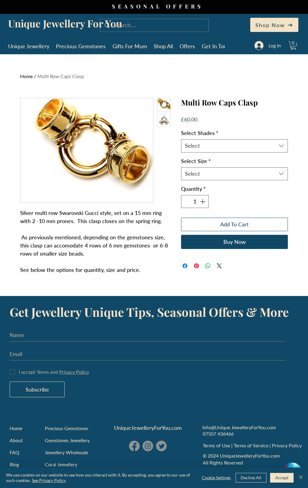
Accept (281, 477)
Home (26, 76)
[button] (293, 45)
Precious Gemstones (66, 428)
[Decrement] (186, 201)
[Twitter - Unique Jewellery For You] (161, 446)
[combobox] (234, 145)
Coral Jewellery (61, 464)
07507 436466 (218, 433)
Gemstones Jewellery (67, 440)
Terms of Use (217, 445)
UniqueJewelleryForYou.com (148, 427)
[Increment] (203, 201)
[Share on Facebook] (185, 265)
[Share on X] (219, 265)
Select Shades (199, 133)
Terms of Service (252, 445)
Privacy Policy (287, 445)
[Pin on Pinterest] (196, 265)
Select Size (196, 161)
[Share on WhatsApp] (207, 265)
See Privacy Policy (49, 480)
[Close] (300, 477)
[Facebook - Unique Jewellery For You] (134, 446)
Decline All (251, 477)
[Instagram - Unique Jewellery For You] (148, 446)
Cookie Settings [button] (216, 477)
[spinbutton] (195, 201)
